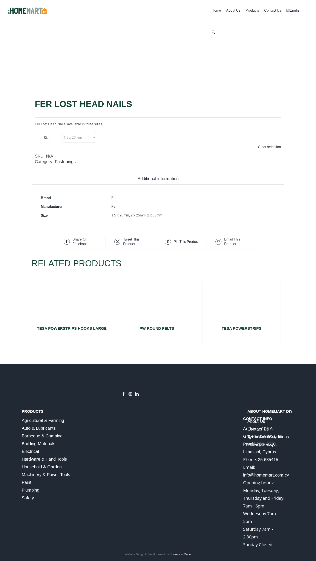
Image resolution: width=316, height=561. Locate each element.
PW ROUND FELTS (157, 328)
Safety (28, 497)
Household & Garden (42, 466)
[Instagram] (130, 394)
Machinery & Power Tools (46, 474)
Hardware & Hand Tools (44, 459)
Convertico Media (180, 554)
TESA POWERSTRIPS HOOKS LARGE (72, 328)
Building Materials (38, 443)
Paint (26, 482)
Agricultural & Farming (43, 420)
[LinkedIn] (137, 394)
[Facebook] (123, 394)
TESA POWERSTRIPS (241, 328)
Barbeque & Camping (42, 436)
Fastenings (65, 161)
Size (47, 137)
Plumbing (30, 490)
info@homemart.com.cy (266, 475)
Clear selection (269, 147)
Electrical (30, 451)
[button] (213, 31)
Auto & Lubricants (39, 428)
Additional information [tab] (158, 178)
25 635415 (268, 459)
